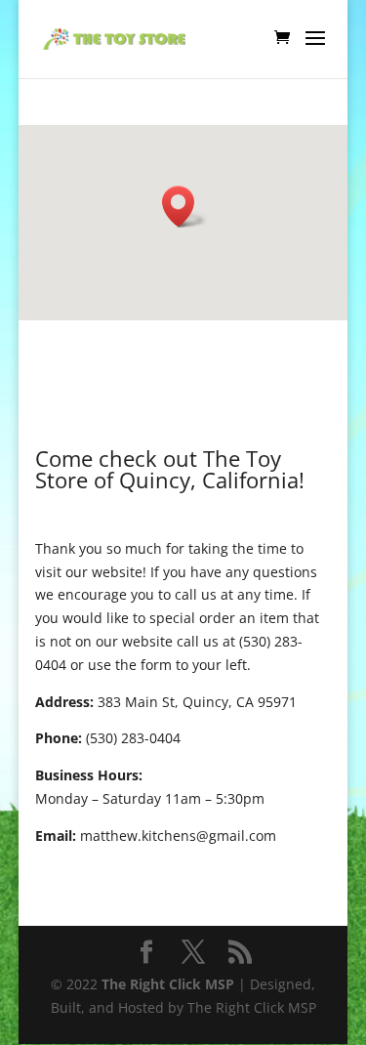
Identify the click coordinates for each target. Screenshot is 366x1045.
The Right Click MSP (168, 984)
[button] (184, 206)
